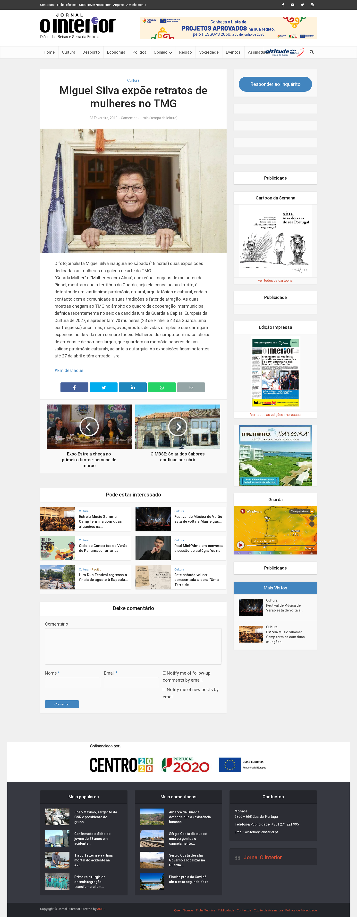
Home (49, 52)
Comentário (56, 624)
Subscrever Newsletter (95, 5)
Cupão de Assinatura (268, 910)
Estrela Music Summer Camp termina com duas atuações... (285, 637)
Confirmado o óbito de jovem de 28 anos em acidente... (92, 838)
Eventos (233, 52)
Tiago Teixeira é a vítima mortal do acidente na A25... (93, 860)
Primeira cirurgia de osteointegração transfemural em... (89, 882)
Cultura (68, 52)
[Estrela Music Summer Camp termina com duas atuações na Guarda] (252, 634)
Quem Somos (184, 910)
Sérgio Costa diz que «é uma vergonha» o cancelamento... (188, 838)
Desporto (91, 52)
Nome (52, 673)
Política (139, 52)
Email (111, 673)
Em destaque (70, 370)
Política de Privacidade (301, 910)
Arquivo (118, 5)
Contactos (47, 5)
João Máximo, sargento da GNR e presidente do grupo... (95, 817)
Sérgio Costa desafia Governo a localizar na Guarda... (187, 860)
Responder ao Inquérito (275, 84)
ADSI (100, 909)
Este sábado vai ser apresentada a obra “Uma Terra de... (196, 580)
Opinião (161, 52)
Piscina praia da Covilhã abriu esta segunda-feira (189, 879)
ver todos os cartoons (275, 280)
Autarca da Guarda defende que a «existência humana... (190, 817)
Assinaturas (259, 52)
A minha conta (136, 5)
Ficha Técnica (66, 5)
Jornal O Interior (263, 857)
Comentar (129, 118)
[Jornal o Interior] (78, 23)
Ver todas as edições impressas (275, 415)
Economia (116, 52)
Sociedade (209, 52)
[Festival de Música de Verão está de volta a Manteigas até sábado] (252, 607)
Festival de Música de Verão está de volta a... (284, 607)
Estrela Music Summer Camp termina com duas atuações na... (100, 521)
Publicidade (226, 910)
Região (185, 52)
